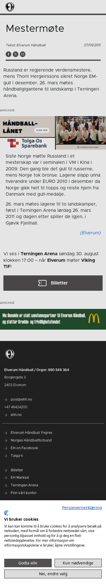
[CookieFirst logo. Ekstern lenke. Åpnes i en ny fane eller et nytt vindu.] (6, 513)
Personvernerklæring (82, 507)
